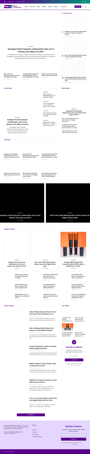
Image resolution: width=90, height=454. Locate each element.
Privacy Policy (73, 364)
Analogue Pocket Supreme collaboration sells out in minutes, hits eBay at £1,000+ (31, 50)
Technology (30, 46)
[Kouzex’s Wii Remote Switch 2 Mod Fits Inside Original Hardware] (65, 287)
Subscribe (77, 6)
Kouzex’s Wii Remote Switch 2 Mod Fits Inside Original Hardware (78, 286)
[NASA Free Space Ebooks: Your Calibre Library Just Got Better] (49, 67)
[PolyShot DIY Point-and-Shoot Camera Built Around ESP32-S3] (37, 297)
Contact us (64, 6)
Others (56, 6)
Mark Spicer (20, 220)
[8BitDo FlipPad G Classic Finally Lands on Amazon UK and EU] (9, 297)
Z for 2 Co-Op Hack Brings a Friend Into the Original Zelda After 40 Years (79, 296)
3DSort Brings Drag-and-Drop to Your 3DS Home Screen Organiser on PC (21, 286)
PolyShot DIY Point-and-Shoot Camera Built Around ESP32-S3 (50, 296)
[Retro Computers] (12, 6)
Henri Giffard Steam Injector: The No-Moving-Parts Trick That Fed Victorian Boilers (49, 175)
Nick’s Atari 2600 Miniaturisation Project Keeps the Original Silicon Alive (12, 75)
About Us (32, 6)
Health (50, 6)
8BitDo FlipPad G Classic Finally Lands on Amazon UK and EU (22, 296)
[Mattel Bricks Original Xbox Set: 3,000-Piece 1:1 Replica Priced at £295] (37, 123)
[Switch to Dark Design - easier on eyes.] (83, 6)
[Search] (85, 6)
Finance (44, 6)
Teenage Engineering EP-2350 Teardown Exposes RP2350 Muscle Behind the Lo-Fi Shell (31, 75)
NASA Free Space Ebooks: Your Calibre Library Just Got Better (49, 74)
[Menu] (4, 2)
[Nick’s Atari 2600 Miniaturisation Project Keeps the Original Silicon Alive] (12, 67)
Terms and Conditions (20, 1)
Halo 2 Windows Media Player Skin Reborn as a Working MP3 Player (49, 286)
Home (26, 6)
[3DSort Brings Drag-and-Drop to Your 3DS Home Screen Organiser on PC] (9, 287)
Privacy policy (11, 1)
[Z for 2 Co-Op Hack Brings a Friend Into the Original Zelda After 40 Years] (65, 297)
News (38, 6)
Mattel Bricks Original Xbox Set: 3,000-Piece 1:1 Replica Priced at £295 (49, 124)
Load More (30, 414)
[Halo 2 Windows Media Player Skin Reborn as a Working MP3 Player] (37, 287)
